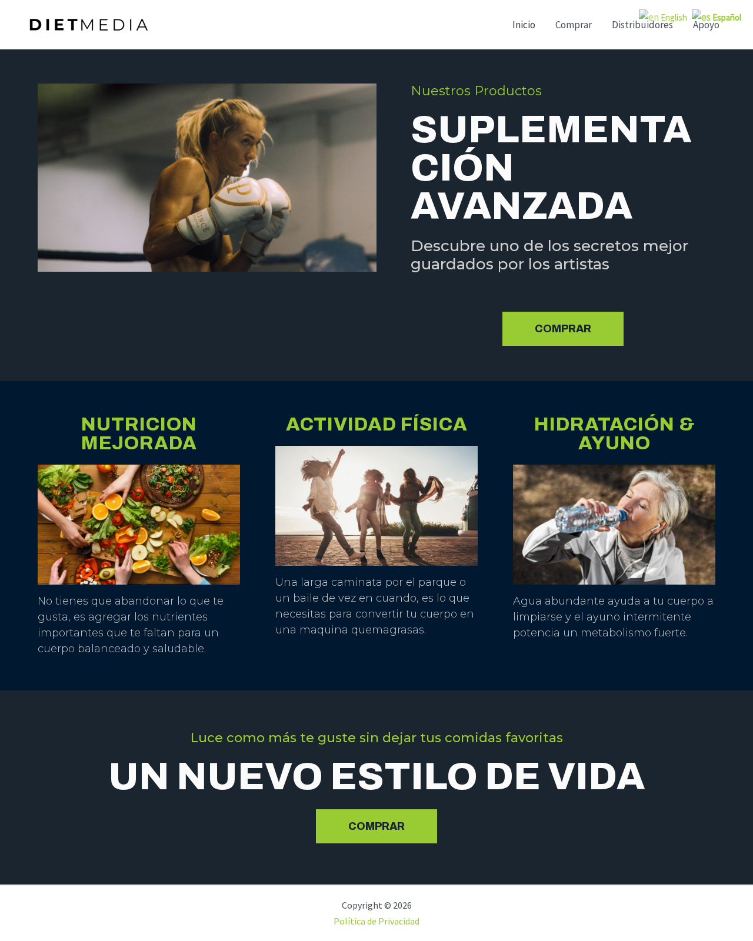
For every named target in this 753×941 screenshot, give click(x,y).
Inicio (523, 24)
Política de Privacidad (376, 921)
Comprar (573, 24)
